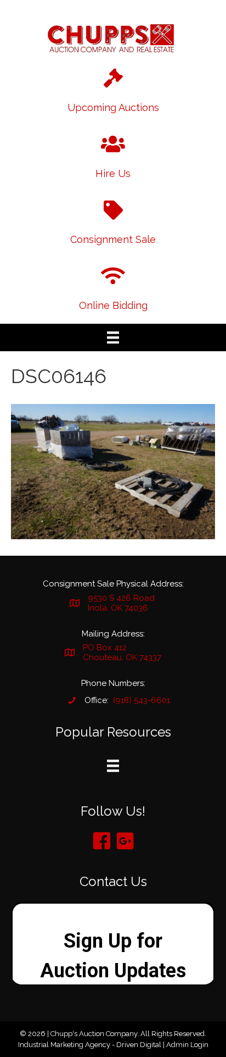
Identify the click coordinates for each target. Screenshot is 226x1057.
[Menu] (113, 337)
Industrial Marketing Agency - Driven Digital (89, 1045)
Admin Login (187, 1045)
